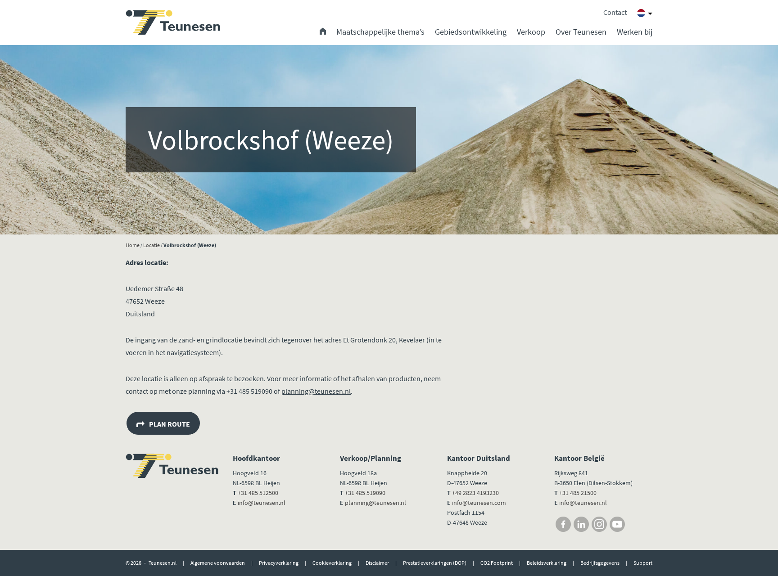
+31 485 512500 (258, 493)
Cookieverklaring (332, 562)
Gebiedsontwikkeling (471, 32)
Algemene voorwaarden (217, 562)
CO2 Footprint (496, 562)
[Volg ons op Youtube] (617, 524)
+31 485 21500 (577, 493)
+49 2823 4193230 (475, 493)
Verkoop (531, 32)
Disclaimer (377, 562)
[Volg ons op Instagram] (599, 524)
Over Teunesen (581, 32)
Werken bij (634, 32)
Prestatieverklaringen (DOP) (434, 562)
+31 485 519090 (365, 493)
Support (642, 562)
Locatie (151, 245)
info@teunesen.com (479, 503)
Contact (615, 12)
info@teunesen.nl (261, 503)
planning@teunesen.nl (316, 391)
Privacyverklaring (279, 562)
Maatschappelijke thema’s (380, 32)
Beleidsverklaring (546, 562)
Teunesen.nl (162, 562)
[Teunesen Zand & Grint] (173, 22)
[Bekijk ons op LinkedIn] (581, 524)
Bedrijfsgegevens (600, 562)
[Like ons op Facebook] (563, 524)
